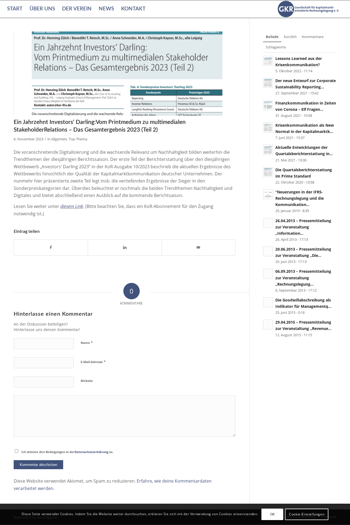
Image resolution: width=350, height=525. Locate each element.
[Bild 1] (124, 73)
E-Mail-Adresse (93, 361)
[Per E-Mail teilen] (198, 247)
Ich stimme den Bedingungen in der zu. (67, 452)
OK (272, 514)
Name (87, 342)
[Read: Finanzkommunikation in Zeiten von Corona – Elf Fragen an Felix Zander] (268, 105)
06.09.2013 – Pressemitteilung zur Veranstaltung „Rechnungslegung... (303, 277)
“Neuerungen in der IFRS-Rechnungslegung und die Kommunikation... (299, 198)
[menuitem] (15, 9)
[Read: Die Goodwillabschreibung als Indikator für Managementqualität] (268, 302)
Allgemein (59, 139)
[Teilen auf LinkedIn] (125, 247)
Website (87, 381)
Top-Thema (78, 139)
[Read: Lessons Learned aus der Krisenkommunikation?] (268, 61)
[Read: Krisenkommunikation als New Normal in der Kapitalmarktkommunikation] (268, 127)
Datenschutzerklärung (91, 452)
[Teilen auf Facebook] (51, 247)
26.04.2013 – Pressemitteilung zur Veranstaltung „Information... (303, 227)
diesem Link (71, 206)
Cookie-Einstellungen (306, 514)
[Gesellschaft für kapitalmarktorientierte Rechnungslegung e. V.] (309, 9)
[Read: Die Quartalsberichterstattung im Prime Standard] (268, 172)
